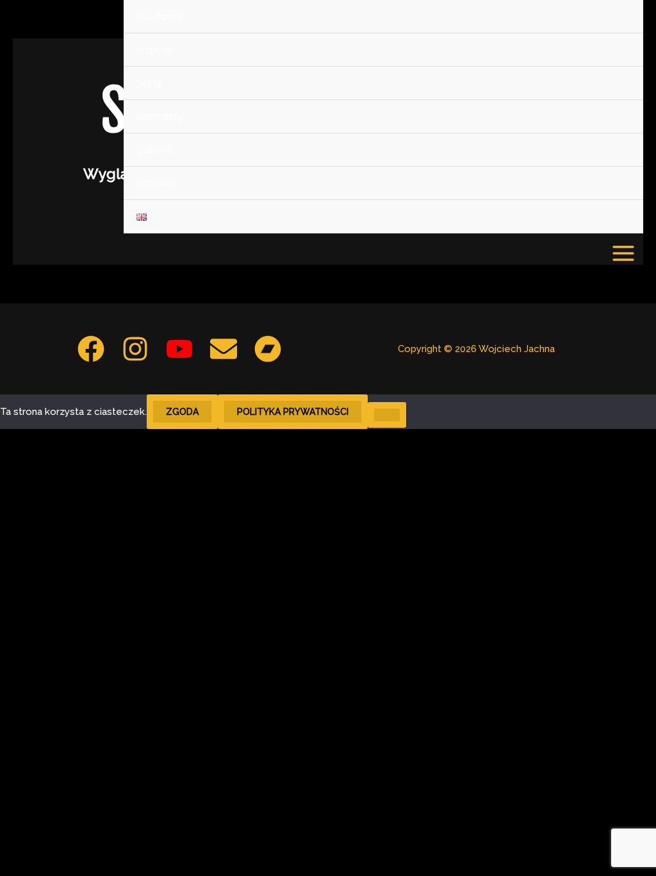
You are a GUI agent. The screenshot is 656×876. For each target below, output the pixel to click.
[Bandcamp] (267, 348)
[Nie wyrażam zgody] (387, 415)
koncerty (159, 116)
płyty (149, 82)
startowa (159, 16)
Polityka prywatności (292, 412)
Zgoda (182, 412)
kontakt (156, 182)
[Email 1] (223, 348)
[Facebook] (91, 348)
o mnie (154, 49)
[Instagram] (135, 348)
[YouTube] (179, 348)
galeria (154, 149)
